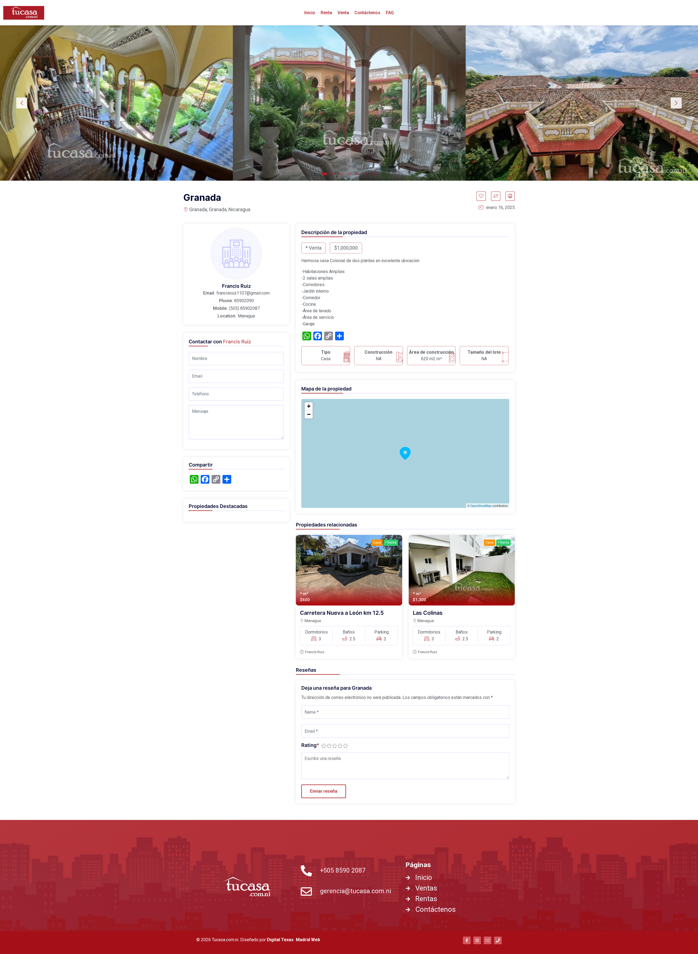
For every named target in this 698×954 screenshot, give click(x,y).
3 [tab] (341, 173)
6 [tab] (365, 173)
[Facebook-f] (467, 940)
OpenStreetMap (480, 505)
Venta (343, 12)
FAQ (390, 12)
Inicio (309, 12)
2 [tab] (332, 173)
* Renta (390, 542)
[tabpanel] (116, 103)
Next (676, 103)
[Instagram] (477, 940)
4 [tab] (349, 173)
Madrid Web (308, 939)
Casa (377, 542)
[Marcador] (481, 196)
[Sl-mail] (487, 940)
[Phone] (498, 940)
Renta (326, 12)
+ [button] (309, 406)
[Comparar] (495, 196)
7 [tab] (373, 173)
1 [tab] (324, 173)
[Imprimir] (510, 196)
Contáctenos (367, 12)
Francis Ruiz (314, 652)
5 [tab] (357, 173)
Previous (21, 103)
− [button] (309, 414)
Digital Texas (281, 939)
